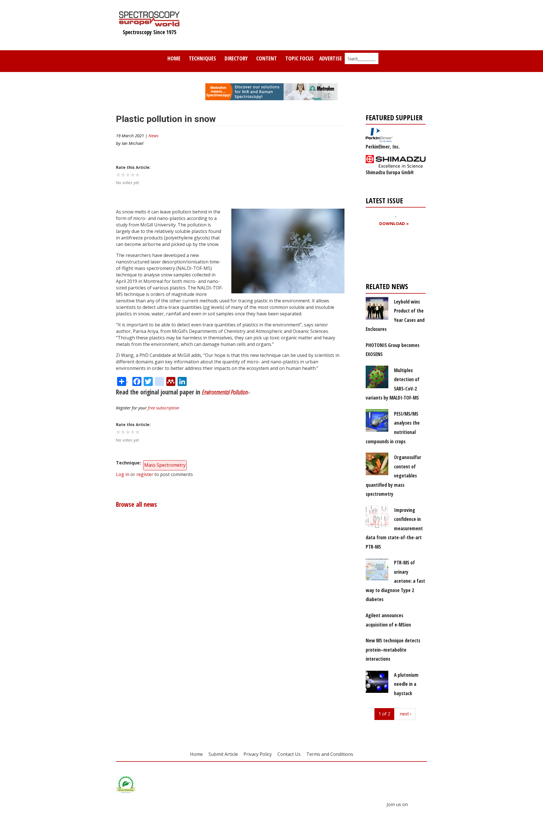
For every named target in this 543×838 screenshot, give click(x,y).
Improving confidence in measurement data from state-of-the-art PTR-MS (394, 528)
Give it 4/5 (132, 175)
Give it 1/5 (118, 175)
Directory (236, 58)
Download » (394, 223)
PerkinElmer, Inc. (383, 146)
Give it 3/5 (128, 175)
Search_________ (362, 59)
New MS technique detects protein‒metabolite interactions (393, 649)
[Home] (149, 24)
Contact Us (289, 754)
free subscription (163, 408)
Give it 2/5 (123, 175)
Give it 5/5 (137, 175)
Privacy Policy (258, 754)
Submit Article (223, 754)
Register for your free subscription (393, 255)
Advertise (330, 58)
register (144, 474)
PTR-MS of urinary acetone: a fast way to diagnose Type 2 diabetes (395, 581)
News (153, 135)
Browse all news (136, 504)
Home (173, 58)
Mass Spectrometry (165, 465)
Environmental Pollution (225, 392)
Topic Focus (299, 58)
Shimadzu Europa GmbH (389, 172)
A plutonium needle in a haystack (406, 684)
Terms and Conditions (329, 754)
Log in (122, 474)
